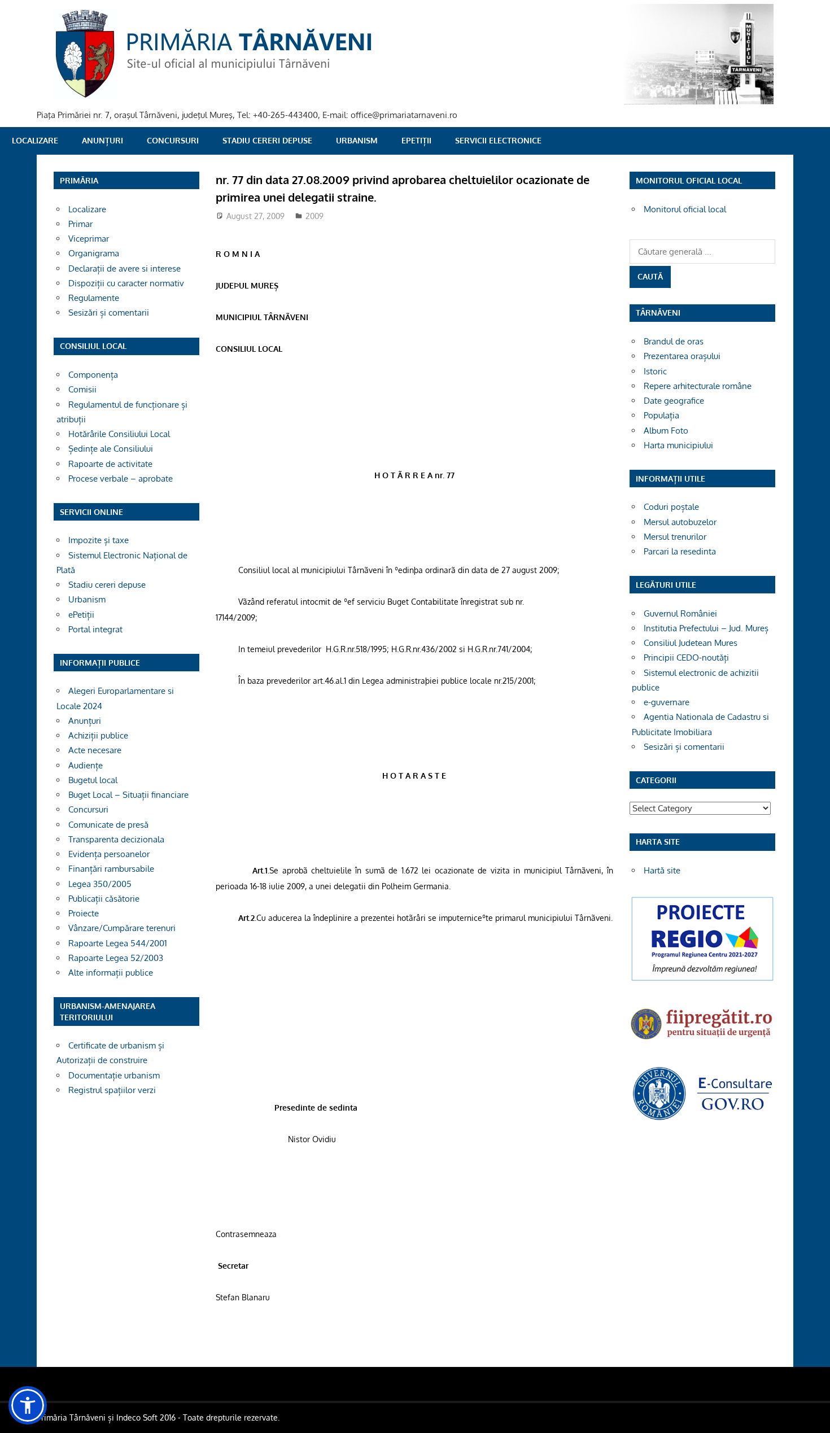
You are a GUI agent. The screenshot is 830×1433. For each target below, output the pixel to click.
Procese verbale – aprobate (120, 478)
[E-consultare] (702, 1118)
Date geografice (674, 400)
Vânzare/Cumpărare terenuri (122, 928)
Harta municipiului (678, 445)
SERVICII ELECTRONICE (498, 140)
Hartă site (662, 870)
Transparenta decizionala (116, 839)
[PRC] (702, 980)
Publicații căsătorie (103, 898)
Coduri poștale (671, 506)
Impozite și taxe (98, 540)
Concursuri (173, 140)
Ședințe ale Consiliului (110, 448)
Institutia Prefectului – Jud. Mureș (706, 628)
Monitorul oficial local (685, 209)
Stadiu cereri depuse (267, 140)
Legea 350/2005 (100, 884)
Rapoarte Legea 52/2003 (115, 958)
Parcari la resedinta (680, 551)
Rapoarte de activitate (110, 463)
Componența (93, 374)
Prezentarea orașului (682, 356)
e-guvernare (666, 702)
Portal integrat (95, 629)
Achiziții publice (98, 735)
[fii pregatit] (702, 1041)
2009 (314, 216)
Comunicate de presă (108, 824)
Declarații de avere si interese (124, 268)
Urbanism (357, 140)
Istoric (655, 371)
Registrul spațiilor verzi (112, 1090)
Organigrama (93, 253)
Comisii (82, 389)
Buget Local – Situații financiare (128, 794)
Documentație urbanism (114, 1075)
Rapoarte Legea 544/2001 (117, 943)
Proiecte (83, 913)
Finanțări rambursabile (111, 868)
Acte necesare (94, 750)
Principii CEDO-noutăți (686, 657)
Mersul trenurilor (675, 536)
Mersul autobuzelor (680, 522)
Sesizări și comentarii (108, 312)
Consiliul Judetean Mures (690, 642)
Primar (80, 224)
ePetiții (416, 140)
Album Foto (666, 430)
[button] (27, 1405)
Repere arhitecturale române (698, 386)
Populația (661, 415)
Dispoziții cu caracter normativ (126, 283)
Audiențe (85, 765)
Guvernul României (680, 613)
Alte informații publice (110, 972)
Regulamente (93, 297)
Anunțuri (102, 140)
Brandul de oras (674, 341)
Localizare (35, 140)
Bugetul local (92, 780)
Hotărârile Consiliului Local (119, 434)
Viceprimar (88, 238)
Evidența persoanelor (109, 854)
